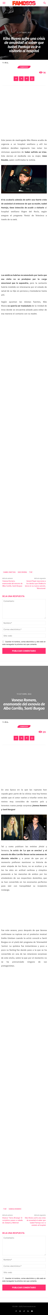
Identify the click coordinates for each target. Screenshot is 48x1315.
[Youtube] (32, 1311)
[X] (21, 78)
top (30, 572)
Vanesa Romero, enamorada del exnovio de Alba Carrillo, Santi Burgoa (12, 583)
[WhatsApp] (32, 78)
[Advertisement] (24, 113)
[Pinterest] (26, 78)
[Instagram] (20, 1311)
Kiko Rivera (22, 572)
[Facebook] (16, 78)
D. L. (7, 63)
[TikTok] (24, 1311)
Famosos (24, 67)
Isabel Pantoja (9, 572)
